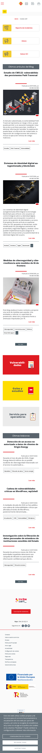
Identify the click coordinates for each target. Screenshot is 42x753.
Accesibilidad (8, 648)
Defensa (29, 329)
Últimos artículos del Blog (21, 66)
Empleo (7, 640)
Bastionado (26, 245)
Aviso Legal (8, 645)
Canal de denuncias (10, 665)
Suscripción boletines (21, 611)
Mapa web (8, 656)
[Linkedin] (26, 625)
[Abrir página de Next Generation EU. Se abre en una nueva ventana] (21, 678)
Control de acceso (20, 329)
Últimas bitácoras (21, 435)
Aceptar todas (20, 748)
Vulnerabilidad (25, 148)
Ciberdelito (7, 471)
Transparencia (9, 659)
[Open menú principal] (2, 3)
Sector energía (29, 471)
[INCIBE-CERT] (21, 600)
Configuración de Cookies (20, 736)
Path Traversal (15, 148)
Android (6, 245)
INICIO (16, 19)
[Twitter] (23, 625)
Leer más (32, 141)
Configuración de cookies (12, 651)
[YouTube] (29, 625)
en (5, 12)
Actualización (8, 518)
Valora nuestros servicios (12, 637)
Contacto (7, 634)
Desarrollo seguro (9, 333)
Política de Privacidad (11, 643)
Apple (19, 245)
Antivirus (13, 245)
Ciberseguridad (8, 329)
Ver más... (21, 344)
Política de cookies (10, 654)
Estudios (6, 148)
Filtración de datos (17, 471)
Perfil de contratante (10, 662)
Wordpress (31, 518)
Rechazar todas (20, 742)
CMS (15, 518)
